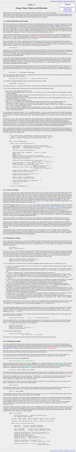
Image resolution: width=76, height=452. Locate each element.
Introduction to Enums (67, 10)
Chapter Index (67, 1)
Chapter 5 (66, 14)
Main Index (72, 1)
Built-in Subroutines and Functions (67, 7)
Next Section (60, 1)
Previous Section (54, 1)
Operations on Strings (67, 9)
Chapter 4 (57, 25)
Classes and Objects (68, 8)
